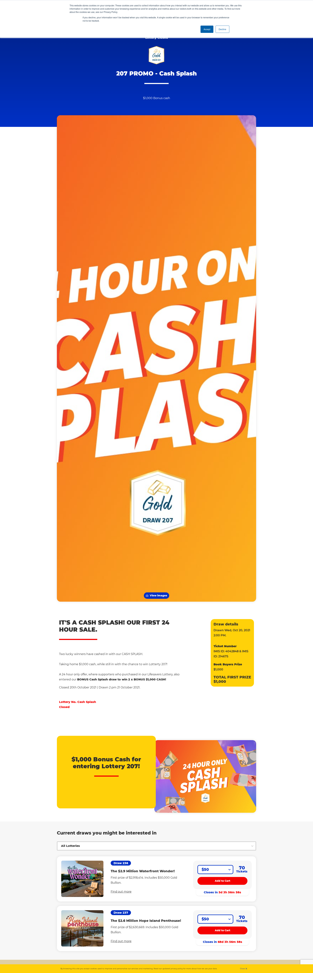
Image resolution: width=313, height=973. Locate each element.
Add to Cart (222, 880)
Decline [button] (222, 29)
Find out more (121, 891)
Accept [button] (207, 29)
